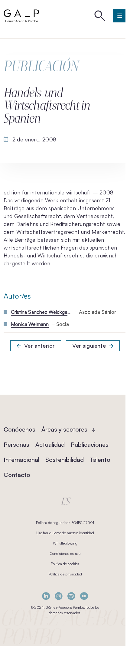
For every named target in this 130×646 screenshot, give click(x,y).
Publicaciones (90, 444)
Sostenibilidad (64, 459)
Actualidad (50, 444)
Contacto (17, 475)
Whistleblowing (65, 543)
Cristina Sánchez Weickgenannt (41, 312)
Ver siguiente (89, 345)
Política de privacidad (65, 574)
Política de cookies (65, 564)
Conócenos (19, 429)
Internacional (21, 459)
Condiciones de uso (65, 553)
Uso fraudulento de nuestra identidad (65, 533)
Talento (100, 459)
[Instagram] (59, 596)
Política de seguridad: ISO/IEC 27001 (65, 522)
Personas (16, 444)
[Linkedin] (46, 596)
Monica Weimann (30, 324)
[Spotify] (71, 596)
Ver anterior (39, 345)
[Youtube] (84, 596)
